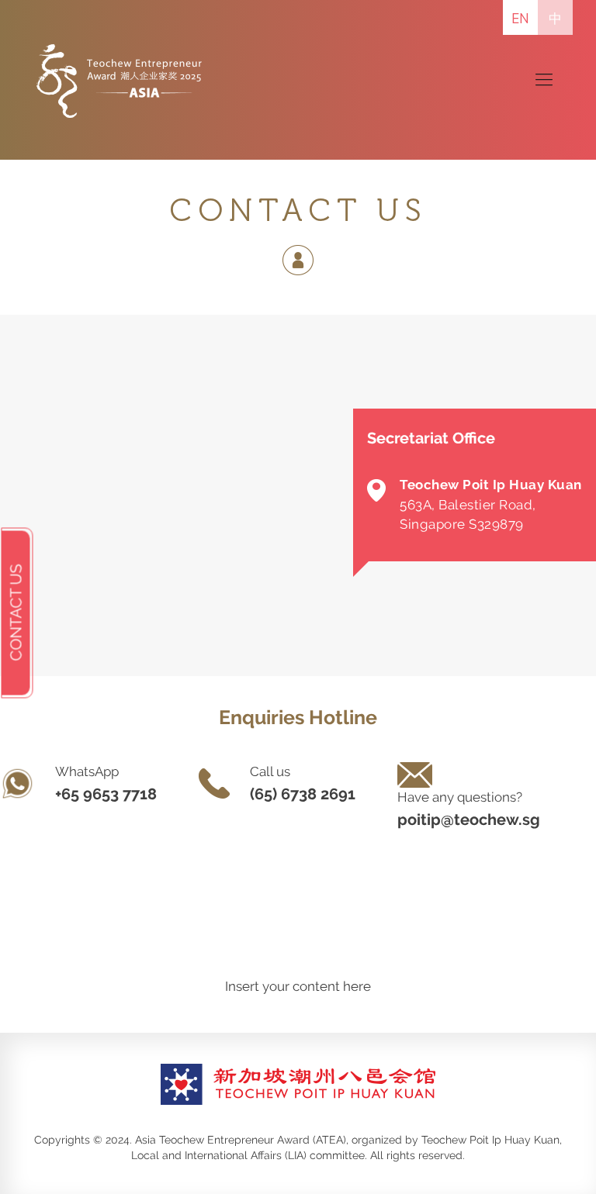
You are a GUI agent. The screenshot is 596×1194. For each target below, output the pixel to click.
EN (520, 19)
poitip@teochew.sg (468, 819)
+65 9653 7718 (106, 794)
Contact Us (16, 612)
